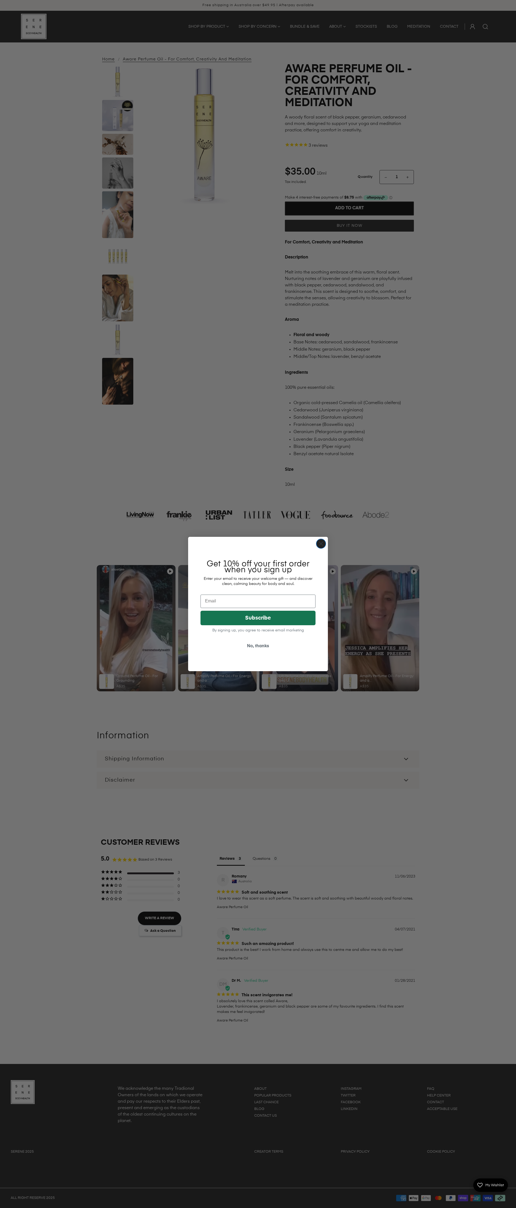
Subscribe (258, 618)
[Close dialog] (321, 543)
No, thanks (258, 646)
